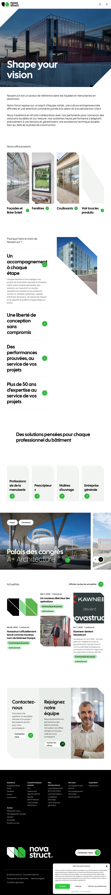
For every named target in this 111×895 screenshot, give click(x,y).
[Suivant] (100, 559)
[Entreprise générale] (93, 483)
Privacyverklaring (85, 891)
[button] (107, 866)
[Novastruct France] (30, 852)
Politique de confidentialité (17, 878)
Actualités (11, 820)
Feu (28, 788)
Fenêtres (10, 791)
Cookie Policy (75, 891)
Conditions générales (15, 882)
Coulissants (11, 797)
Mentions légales (37, 878)
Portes (9, 794)
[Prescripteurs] (43, 483)
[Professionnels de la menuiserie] (18, 483)
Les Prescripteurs (55, 794)
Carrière (10, 817)
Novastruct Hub (13, 823)
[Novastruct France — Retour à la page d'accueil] (11, 4)
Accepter (62, 886)
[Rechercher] (100, 4)
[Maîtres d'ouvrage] (68, 483)
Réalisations (94, 785)
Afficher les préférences (97, 886)
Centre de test (74, 797)
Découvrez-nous (13, 811)
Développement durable (16, 814)
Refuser (78, 886)
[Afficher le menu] (106, 4)
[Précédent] (95, 559)
